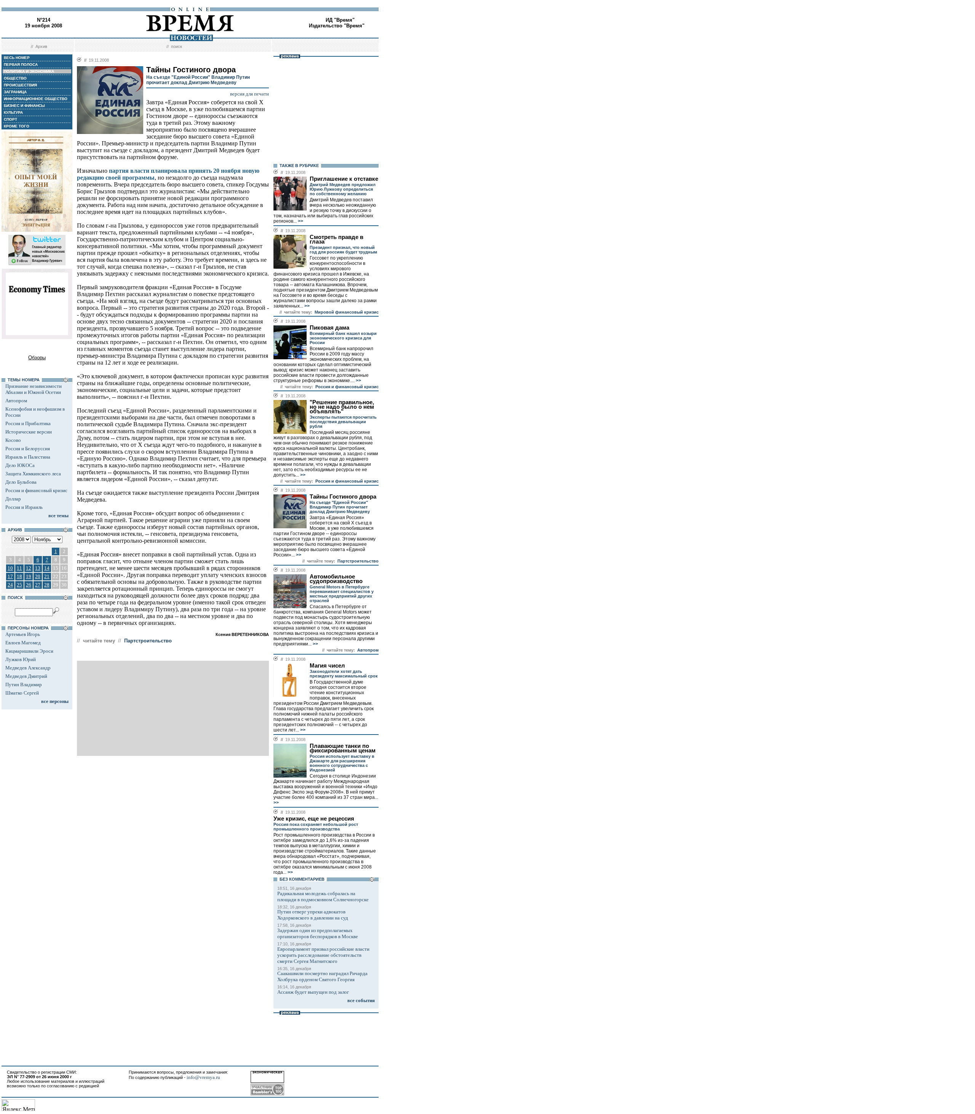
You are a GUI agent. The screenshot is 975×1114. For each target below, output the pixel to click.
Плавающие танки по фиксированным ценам (343, 748)
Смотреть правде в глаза (336, 239)
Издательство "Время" (336, 26)
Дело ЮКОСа (20, 465)
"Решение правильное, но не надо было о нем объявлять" (342, 406)
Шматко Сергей (22, 693)
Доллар (13, 499)
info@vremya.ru (203, 1077)
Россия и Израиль (24, 507)
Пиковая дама (329, 328)
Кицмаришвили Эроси (29, 651)
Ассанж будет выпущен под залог (313, 992)
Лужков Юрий (20, 659)
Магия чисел (327, 666)
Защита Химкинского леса (33, 474)
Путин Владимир (23, 684)
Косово (13, 440)
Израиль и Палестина (27, 457)
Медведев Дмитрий (26, 676)
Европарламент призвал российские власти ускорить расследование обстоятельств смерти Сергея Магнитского (323, 955)
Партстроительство (148, 641)
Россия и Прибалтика (28, 423)
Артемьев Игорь (22, 634)
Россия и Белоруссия (27, 448)
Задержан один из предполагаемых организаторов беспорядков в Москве (317, 933)
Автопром (16, 400)
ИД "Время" (340, 20)
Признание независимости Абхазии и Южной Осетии (33, 389)
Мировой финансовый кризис (347, 312)
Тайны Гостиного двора (343, 497)
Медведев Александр (28, 668)
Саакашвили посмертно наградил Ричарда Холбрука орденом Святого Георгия (322, 976)
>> (300, 221)
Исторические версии (28, 432)
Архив (41, 46)
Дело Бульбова (21, 482)
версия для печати (249, 94)
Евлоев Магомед (23, 642)
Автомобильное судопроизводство (336, 579)
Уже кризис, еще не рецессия (313, 819)
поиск (176, 46)
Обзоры (37, 357)
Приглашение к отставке (344, 179)
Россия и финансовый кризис (36, 490)
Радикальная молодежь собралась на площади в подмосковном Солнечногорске (323, 896)
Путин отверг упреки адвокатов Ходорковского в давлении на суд (312, 915)
